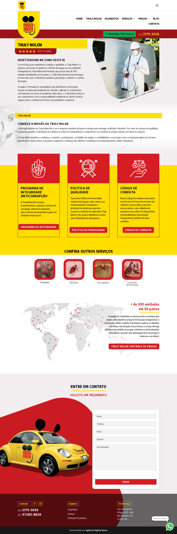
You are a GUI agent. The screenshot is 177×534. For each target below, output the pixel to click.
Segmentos (112, 19)
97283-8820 (29, 514)
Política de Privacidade (88, 229)
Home (79, 19)
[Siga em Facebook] (34, 503)
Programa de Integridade (38, 226)
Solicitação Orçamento (76, 518)
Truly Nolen (93, 19)
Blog (156, 19)
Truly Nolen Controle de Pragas (134, 346)
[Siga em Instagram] (40, 503)
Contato (154, 24)
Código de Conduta (138, 229)
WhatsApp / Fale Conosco (121, 33)
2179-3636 (149, 34)
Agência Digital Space (97, 530)
